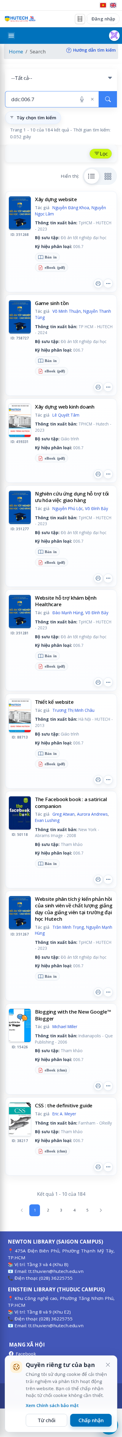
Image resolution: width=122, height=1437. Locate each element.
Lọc (104, 153)
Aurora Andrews (92, 814)
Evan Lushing (47, 820)
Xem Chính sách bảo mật (52, 1405)
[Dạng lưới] (108, 176)
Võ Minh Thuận (66, 311)
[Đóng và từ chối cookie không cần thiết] (108, 1365)
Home (16, 51)
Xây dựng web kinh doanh (64, 406)
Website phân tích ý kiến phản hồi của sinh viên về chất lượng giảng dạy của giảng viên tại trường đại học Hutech (74, 908)
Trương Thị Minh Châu (73, 710)
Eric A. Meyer (64, 1114)
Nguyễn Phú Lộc (67, 508)
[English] (113, 5)
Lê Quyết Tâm (65, 415)
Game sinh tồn (52, 303)
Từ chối (46, 1420)
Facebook (26, 1354)
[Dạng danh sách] (91, 176)
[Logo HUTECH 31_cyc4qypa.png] (20, 19)
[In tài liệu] (98, 283)
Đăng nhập (103, 19)
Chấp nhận (91, 1420)
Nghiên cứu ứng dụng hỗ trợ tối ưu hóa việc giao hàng (72, 497)
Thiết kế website (54, 701)
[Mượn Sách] (114, 35)
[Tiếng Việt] (103, 5)
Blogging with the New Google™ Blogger (73, 1015)
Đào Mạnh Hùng (67, 612)
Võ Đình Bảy (96, 508)
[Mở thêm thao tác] (108, 283)
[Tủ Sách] (80, 19)
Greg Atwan (63, 814)
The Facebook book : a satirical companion (71, 802)
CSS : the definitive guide (63, 1105)
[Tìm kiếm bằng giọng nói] (82, 99)
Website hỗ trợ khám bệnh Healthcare (66, 601)
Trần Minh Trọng (68, 927)
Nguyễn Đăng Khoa (70, 207)
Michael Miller (64, 1026)
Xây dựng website (56, 199)
